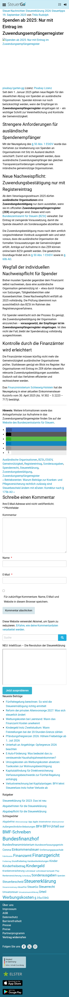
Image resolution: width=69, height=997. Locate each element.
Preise (6, 929)
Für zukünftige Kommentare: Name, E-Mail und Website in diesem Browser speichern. (31, 599)
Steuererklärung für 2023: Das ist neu (24, 800)
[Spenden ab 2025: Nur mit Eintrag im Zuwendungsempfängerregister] (34, 61)
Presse (7, 925)
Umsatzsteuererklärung (28, 892)
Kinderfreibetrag (14, 866)
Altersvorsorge (21, 822)
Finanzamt (22, 855)
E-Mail (7, 574)
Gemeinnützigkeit (13, 463)
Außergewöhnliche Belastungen (19, 826)
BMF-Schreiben (17, 832)
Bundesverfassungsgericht (49, 844)
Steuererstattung (10, 887)
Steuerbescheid (13, 881)
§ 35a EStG (41, 897)
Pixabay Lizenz (43, 88)
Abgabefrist (9, 821)
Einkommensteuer (25, 849)
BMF (62, 826)
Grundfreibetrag (19, 861)
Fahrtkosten (8, 856)
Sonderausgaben (53, 463)
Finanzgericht (46, 855)
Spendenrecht (11, 467)
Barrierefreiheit (12, 921)
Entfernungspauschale (51, 849)
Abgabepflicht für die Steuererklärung (24, 811)
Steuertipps (58, 10)
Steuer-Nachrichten (14, 10)
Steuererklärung (29, 467)
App (30, 821)
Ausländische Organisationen (20, 459)
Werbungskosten (18, 897)
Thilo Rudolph (40, 14)
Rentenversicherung (12, 875)
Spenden (61, 876)
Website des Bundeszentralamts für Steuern (28, 422)
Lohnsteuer (30, 871)
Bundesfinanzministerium (18, 844)
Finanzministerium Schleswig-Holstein (30, 387)
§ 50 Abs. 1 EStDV (42, 144)
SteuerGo (32, 886)
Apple (35, 821)
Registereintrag (33, 463)
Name (7, 557)
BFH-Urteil (51, 826)
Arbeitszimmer (58, 822)
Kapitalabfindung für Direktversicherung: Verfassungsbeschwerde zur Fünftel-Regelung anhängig (33, 775)
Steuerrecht (47, 887)
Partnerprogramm (14, 933)
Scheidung (26, 876)
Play (57, 871)
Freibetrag (7, 861)
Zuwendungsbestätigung (17, 471)
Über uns (8, 905)
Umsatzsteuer (10, 892)
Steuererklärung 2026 (38, 10)
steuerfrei (22, 887)
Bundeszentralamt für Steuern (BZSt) (24, 216)
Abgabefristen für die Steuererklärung (25, 806)
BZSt (41, 459)
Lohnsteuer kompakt (45, 871)
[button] (9, 429)
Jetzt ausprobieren (17, 690)
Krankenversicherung (14, 870)
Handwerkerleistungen (38, 861)
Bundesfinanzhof (21, 839)
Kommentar (9, 515)
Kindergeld (35, 866)
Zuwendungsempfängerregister (21, 475)
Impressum (9, 909)
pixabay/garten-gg (13, 88)
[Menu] (5, 5)
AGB (5, 913)
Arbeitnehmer (45, 822)
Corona (7, 849)
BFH (39, 826)
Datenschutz (10, 917)
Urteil (42, 892)
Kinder (53, 861)
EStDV (49, 459)
